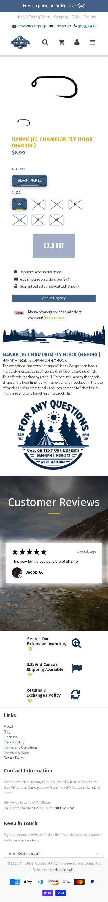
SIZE (16, 193)
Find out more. (54, 318)
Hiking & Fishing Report (33, 17)
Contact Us (62, 26)
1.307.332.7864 (28, 808)
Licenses (10, 737)
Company (61, 17)
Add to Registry (54, 298)
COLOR (19, 169)
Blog (7, 732)
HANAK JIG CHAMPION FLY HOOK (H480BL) (52, 142)
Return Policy (14, 758)
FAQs (76, 17)
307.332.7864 (87, 26)
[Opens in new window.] (20, 576)
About (8, 727)
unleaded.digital (63, 870)
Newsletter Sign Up (31, 26)
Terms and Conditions (20, 748)
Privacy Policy (14, 742)
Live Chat (66, 808)
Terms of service (16, 753)
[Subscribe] (97, 854)
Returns (90, 17)
